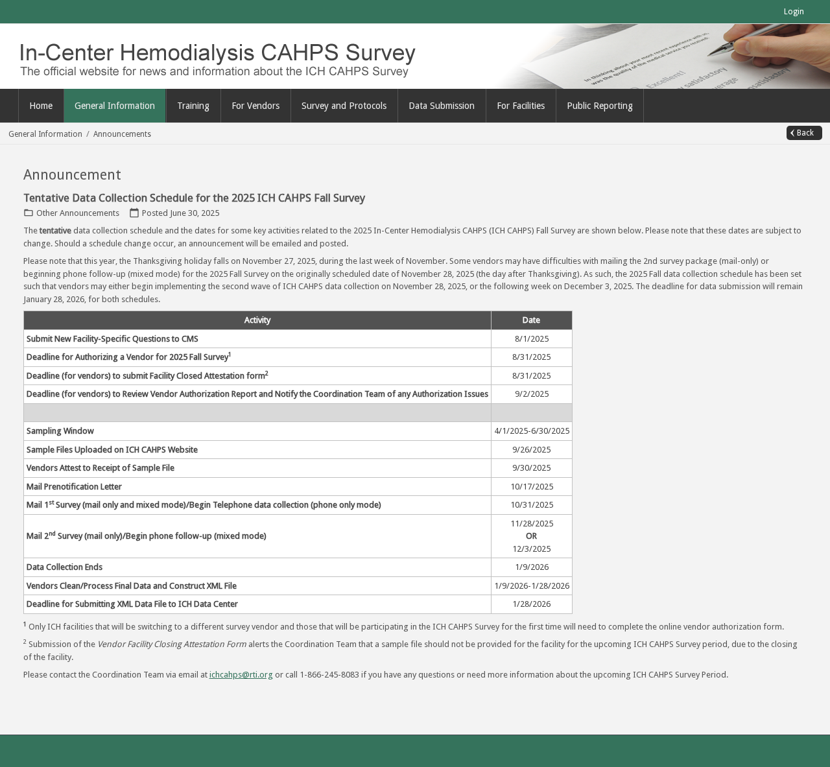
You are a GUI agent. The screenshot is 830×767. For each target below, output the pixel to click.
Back (805, 132)
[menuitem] (115, 106)
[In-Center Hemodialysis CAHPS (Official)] (230, 55)
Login (794, 11)
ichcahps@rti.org (241, 674)
